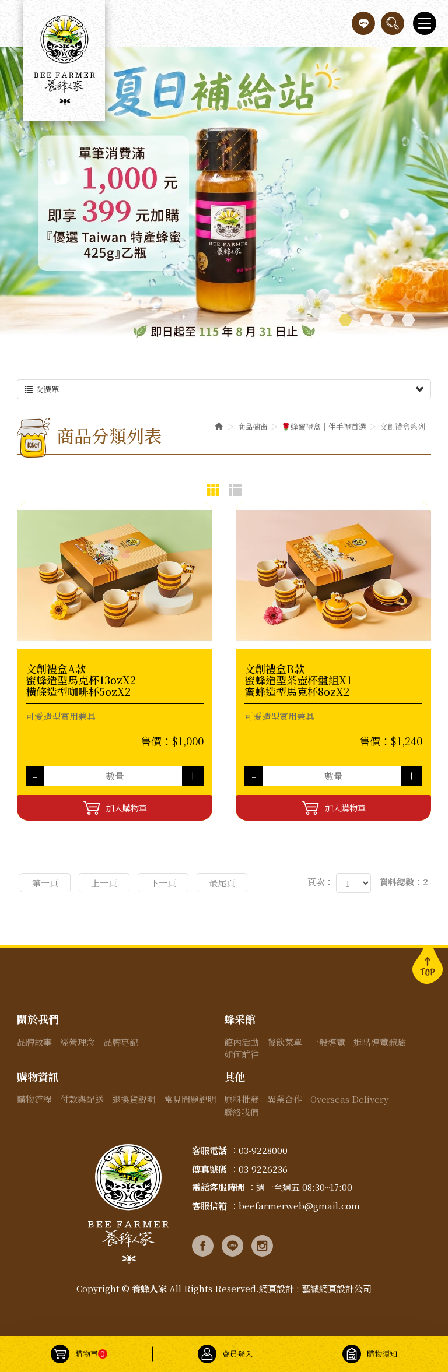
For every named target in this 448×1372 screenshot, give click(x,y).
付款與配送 (82, 1099)
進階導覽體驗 (380, 1042)
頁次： (320, 881)
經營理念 (77, 1042)
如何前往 (241, 1054)
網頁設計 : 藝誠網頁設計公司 (315, 1288)
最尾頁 (222, 883)
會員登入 (237, 1353)
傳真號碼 (209, 1169)
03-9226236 (263, 1169)
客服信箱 (209, 1205)
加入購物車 (126, 808)
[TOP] (427, 964)
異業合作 (284, 1099)
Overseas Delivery (349, 1099)
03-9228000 (263, 1150)
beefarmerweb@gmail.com (299, 1205)
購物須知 (382, 1353)
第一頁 (45, 883)
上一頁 (104, 883)
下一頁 (163, 883)
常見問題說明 (190, 1099)
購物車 (90, 1353)
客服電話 (209, 1150)
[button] (392, 23)
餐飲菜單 (284, 1042)
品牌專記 (120, 1042)
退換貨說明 (134, 1099)
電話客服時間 (218, 1187)
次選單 (46, 389)
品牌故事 (34, 1042)
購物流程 (34, 1099)
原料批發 (241, 1099)
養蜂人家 (64, 60)
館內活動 (241, 1042)
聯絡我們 (241, 1112)
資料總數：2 (403, 881)
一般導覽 (327, 1042)
